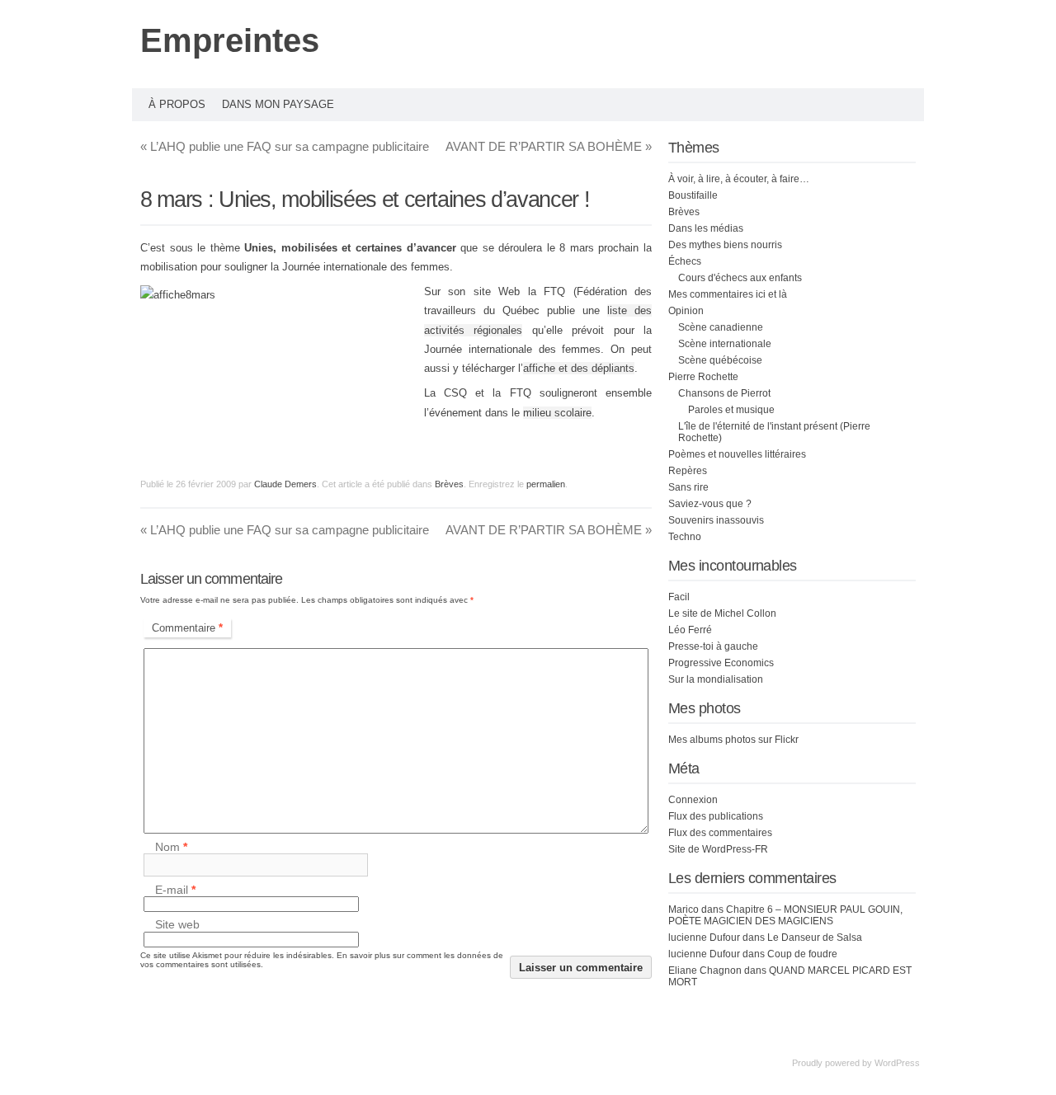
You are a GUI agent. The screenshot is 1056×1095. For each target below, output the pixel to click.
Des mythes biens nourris (725, 245)
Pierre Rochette (703, 377)
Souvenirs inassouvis (716, 520)
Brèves (449, 484)
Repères (687, 471)
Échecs (684, 261)
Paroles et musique (731, 410)
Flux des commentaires (720, 833)
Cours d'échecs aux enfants (740, 278)
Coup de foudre (802, 954)
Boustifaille (693, 195)
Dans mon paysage (278, 104)
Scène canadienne (720, 327)
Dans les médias (705, 228)
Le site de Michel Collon (722, 613)
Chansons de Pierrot (724, 393)
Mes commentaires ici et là (727, 294)
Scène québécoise (720, 360)
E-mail (175, 889)
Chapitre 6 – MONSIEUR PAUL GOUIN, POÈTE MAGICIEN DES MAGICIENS (785, 915)
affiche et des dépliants (578, 368)
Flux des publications (715, 816)
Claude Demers (285, 484)
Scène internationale (724, 344)
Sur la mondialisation (715, 679)
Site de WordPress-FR (718, 849)
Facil (679, 597)
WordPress (897, 1063)
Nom (171, 846)
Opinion (686, 311)
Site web (177, 925)
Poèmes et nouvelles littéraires (737, 454)
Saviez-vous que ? (710, 504)
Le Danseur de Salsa (814, 937)
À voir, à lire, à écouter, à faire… (738, 179)
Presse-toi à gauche (713, 646)
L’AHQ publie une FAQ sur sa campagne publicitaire (284, 146)
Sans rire (688, 487)
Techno (684, 537)
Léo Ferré (690, 630)
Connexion (693, 800)
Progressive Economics (721, 663)
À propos (176, 104)
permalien (545, 484)
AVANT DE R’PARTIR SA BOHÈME (549, 146)
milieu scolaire (557, 413)
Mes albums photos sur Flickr (733, 739)
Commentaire (187, 628)
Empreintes (229, 40)
